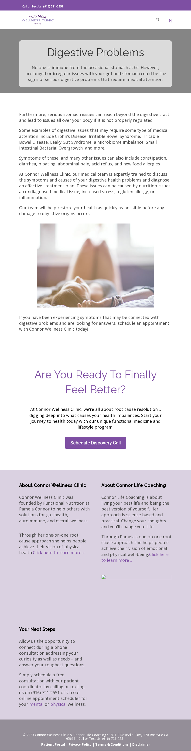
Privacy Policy (80, 744)
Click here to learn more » (59, 552)
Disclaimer (141, 744)
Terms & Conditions (112, 744)
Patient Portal (53, 744)
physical (58, 704)
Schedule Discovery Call (95, 443)
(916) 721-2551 (53, 6)
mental (36, 704)
